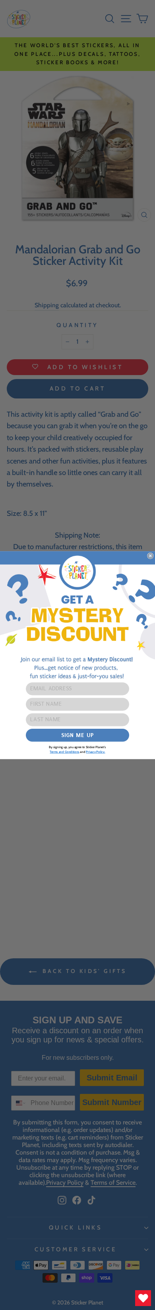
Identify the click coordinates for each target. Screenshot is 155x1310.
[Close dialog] (150, 555)
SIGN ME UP (77, 735)
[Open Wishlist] (143, 1298)
